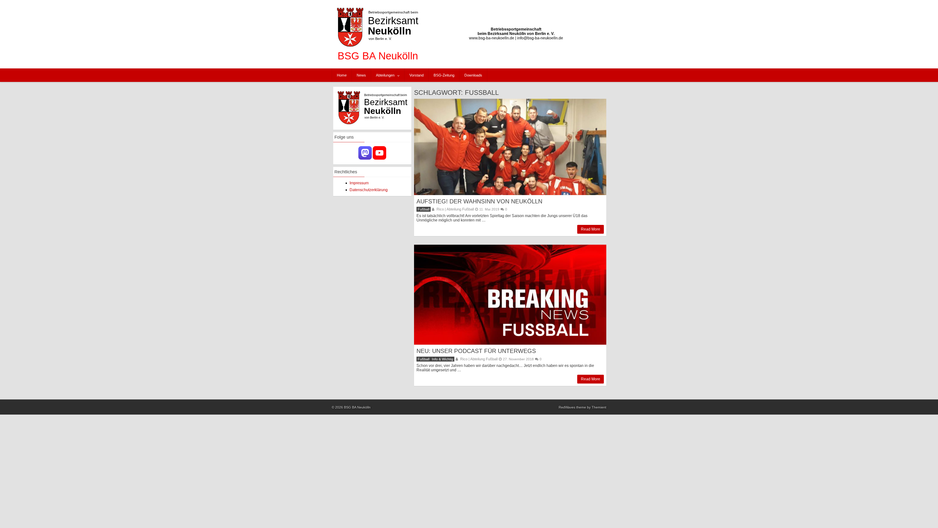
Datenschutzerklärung (369, 190)
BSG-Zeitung (444, 75)
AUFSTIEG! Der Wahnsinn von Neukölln (479, 201)
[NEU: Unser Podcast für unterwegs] (510, 295)
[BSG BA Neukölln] (378, 63)
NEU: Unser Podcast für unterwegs (476, 351)
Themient (599, 407)
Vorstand (416, 75)
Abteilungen (385, 75)
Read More (590, 229)
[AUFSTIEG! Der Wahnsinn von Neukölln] (510, 147)
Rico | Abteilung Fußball (455, 209)
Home (342, 75)
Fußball (423, 209)
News (361, 75)
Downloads (473, 75)
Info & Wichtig (442, 359)
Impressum (359, 183)
